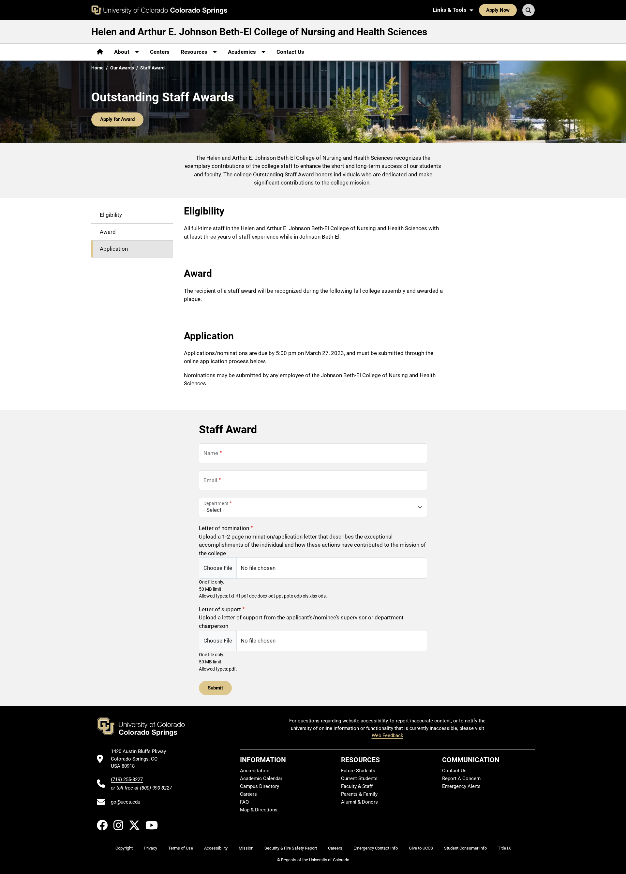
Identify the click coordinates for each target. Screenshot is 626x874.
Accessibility (216, 848)
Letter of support (220, 609)
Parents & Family (359, 794)
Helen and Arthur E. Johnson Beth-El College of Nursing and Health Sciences (259, 31)
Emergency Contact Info (375, 848)
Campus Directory (259, 786)
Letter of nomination (224, 528)
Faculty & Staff (357, 786)
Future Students (358, 771)
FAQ (244, 802)
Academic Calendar (261, 778)
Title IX (504, 848)
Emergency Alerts (461, 786)
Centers (160, 52)
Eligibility (111, 214)
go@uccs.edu (125, 802)
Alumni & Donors (359, 802)
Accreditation (254, 771)
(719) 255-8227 (127, 779)
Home (97, 67)
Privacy (150, 848)
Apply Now (498, 10)
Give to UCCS (421, 848)
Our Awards (122, 67)
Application (114, 248)
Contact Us (290, 52)
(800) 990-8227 (156, 788)
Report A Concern (461, 778)
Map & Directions (258, 810)
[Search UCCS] (528, 10)
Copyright (124, 848)
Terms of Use (180, 848)
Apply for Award (117, 119)
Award (108, 231)
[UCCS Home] (159, 10)
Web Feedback (387, 735)
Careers (248, 794)
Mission (246, 848)
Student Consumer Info (465, 848)
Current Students (359, 778)
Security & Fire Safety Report (290, 848)
